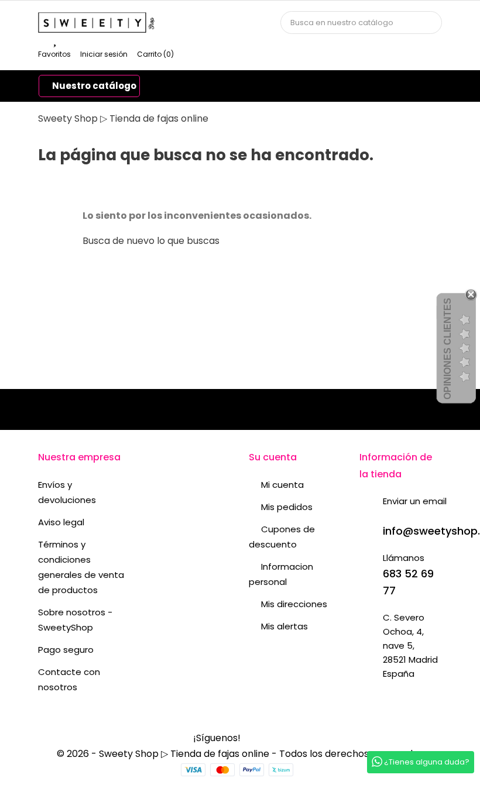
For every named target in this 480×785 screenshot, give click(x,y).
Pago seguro (66, 649)
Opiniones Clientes (447, 349)
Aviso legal (61, 522)
